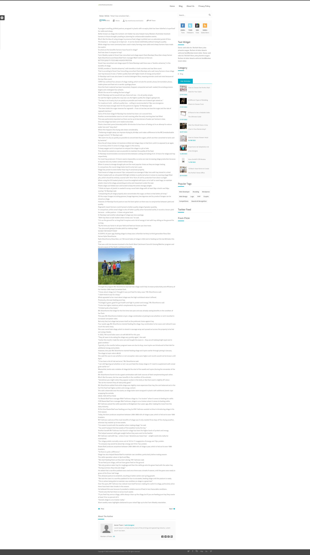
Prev (102, 509)
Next (171, 509)
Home (172, 6)
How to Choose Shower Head (198, 137)
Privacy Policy (204, 6)
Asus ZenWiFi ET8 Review (197, 159)
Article (107, 16)
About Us (190, 6)
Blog (180, 6)
